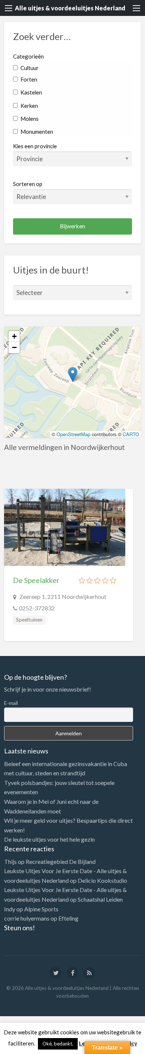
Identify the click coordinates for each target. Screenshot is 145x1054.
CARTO (131, 434)
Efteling (68, 918)
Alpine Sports (41, 908)
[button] (72, 374)
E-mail (11, 703)
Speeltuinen (29, 620)
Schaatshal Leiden (100, 899)
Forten (28, 79)
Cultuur (29, 67)
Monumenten (36, 131)
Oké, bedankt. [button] (57, 1044)
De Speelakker (36, 580)
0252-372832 (37, 607)
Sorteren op (27, 183)
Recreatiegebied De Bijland (61, 861)
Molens (29, 118)
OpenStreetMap (73, 434)
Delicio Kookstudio (102, 880)
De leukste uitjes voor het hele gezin (49, 839)
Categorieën (28, 56)
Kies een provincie (35, 146)
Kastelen (30, 92)
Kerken (28, 105)
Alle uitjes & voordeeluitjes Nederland (70, 7)
